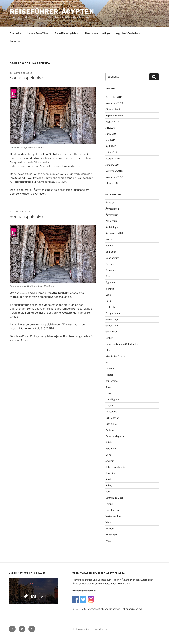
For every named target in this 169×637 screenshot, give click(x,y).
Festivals (110, 307)
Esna (108, 294)
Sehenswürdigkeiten (116, 467)
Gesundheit (111, 331)
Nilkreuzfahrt (112, 417)
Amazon (40, 193)
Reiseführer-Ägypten (52, 11)
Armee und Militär (114, 233)
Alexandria (111, 220)
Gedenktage (111, 319)
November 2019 (114, 103)
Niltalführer (111, 423)
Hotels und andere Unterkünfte (121, 344)
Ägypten (109, 202)
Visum (108, 522)
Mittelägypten (112, 399)
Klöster (109, 374)
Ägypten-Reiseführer (83, 583)
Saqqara (109, 460)
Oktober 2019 (112, 109)
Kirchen (109, 368)
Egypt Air (110, 282)
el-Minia (109, 288)
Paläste (109, 430)
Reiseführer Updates (66, 33)
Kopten (109, 387)
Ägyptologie (111, 214)
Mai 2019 (110, 140)
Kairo (108, 362)
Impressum (16, 41)
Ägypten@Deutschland (128, 33)
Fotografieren (112, 313)
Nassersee (111, 411)
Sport (108, 491)
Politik (108, 442)
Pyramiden (111, 448)
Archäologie (111, 227)
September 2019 (114, 115)
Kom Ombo (111, 380)
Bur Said (109, 264)
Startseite (15, 33)
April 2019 (110, 146)
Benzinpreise (112, 257)
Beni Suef (110, 251)
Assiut (108, 239)
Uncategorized (113, 510)
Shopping (110, 473)
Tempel (109, 503)
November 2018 (114, 177)
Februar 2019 (112, 158)
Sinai (108, 479)
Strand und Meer (114, 497)
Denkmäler (111, 270)
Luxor (108, 393)
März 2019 (111, 152)
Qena (108, 454)
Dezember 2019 (114, 97)
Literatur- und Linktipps (97, 33)
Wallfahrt (110, 528)
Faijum (108, 300)
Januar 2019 (112, 164)
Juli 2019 (110, 127)
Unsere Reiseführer (38, 33)
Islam (108, 350)
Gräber (109, 337)
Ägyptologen (112, 208)
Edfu (107, 276)
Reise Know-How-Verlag (117, 583)
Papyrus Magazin (114, 436)
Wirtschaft (111, 534)
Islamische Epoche (115, 356)
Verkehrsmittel (113, 516)
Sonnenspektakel (27, 77)
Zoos (108, 540)
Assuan (109, 245)
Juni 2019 (110, 133)
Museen (109, 405)
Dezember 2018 (114, 170)
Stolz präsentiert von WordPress (89, 629)
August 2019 (112, 121)
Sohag (108, 485)
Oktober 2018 (112, 183)
